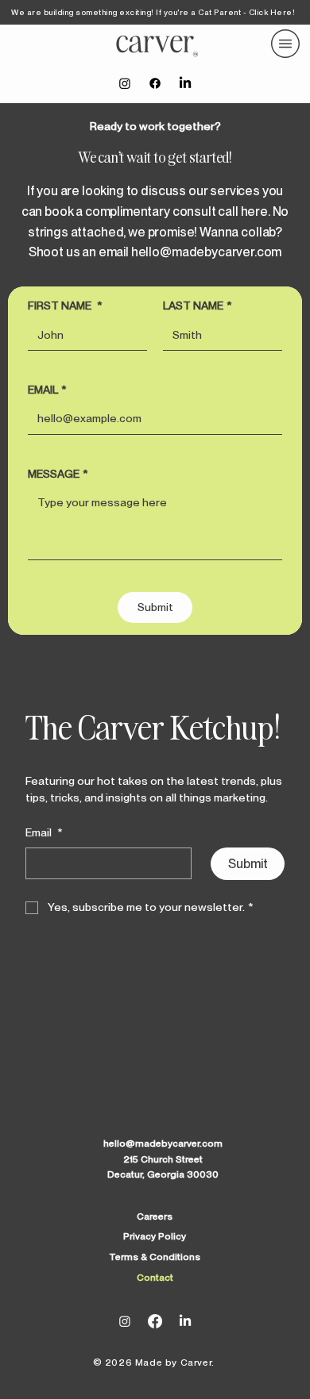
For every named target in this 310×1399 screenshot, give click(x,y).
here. (255, 211)
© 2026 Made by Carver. (155, 1362)
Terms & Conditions (154, 1257)
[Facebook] (155, 83)
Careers (154, 1216)
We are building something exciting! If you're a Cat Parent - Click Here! (153, 12)
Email (44, 832)
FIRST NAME (65, 305)
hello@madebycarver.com (206, 251)
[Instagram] (125, 83)
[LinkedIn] (185, 83)
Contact (155, 1277)
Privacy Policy (154, 1236)
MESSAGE (58, 473)
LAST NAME (197, 305)
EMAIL (47, 389)
